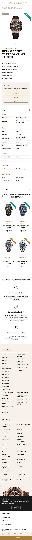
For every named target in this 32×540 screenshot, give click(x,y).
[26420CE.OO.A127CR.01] (9, 210)
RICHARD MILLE (22, 393)
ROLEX (4, 355)
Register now (16, 507)
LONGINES (20, 454)
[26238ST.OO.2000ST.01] (23, 246)
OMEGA (4, 463)
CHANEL (4, 436)
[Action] (27, 534)
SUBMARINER (5, 383)
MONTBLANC (21, 459)
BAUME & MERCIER (23, 425)
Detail (3, 110)
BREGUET (20, 430)
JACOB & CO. (21, 451)
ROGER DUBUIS (7, 471)
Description (5, 189)
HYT (18, 448)
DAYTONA (4, 363)
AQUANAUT (5, 395)
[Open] (4, 3)
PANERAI (20, 463)
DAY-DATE (4, 360)
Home (3, 7)
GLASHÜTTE (6, 444)
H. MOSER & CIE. (22, 444)
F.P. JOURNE (6, 439)
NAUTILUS (4, 409)
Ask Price (9, 266)
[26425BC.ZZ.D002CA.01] (9, 246)
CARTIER (20, 433)
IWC (3, 451)
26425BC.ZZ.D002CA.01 (9, 262)
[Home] (16, 2)
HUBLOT (5, 448)
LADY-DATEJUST (6, 369)
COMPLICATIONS (6, 401)
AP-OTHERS (20, 370)
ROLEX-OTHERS (6, 389)
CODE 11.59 (20, 359)
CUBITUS (4, 404)
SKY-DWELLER (5, 380)
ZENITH (19, 479)
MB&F (4, 459)
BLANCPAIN (6, 430)
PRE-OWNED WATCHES (11, 7)
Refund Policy (15, 320)
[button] (16, 537)
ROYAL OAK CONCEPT (22, 364)
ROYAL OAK (20, 362)
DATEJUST (4, 357)
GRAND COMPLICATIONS (8, 406)
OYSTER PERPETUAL (7, 371)
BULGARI (5, 433)
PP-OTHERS (5, 412)
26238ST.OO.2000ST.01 (23, 262)
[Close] (31, 534)
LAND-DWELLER (6, 377)
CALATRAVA (5, 398)
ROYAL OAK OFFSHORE (23, 367)
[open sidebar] (4, 3)
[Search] (26, 3)
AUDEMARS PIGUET (9, 222)
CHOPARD (20, 436)
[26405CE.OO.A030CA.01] (23, 210)
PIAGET (19, 466)
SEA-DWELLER (5, 374)
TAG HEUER (21, 471)
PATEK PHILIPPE (7, 393)
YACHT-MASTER (6, 386)
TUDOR (4, 474)
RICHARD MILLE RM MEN (23, 399)
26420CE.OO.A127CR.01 (9, 227)
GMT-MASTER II (6, 366)
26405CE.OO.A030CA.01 (23, 227)
